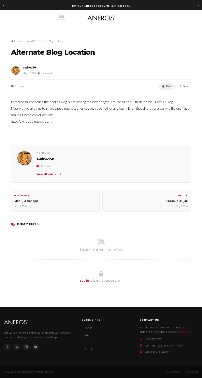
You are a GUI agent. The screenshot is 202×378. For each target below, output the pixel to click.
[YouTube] (35, 347)
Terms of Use (191, 371)
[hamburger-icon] (61, 16)
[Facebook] (7, 347)
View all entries (47, 174)
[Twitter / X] (16, 347)
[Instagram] (26, 347)
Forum (88, 328)
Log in (84, 280)
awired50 (31, 41)
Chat (87, 342)
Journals (18, 41)
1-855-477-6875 (153, 339)
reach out (184, 332)
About (88, 349)
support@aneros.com (157, 351)
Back (185, 86)
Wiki (87, 335)
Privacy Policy (173, 371)
